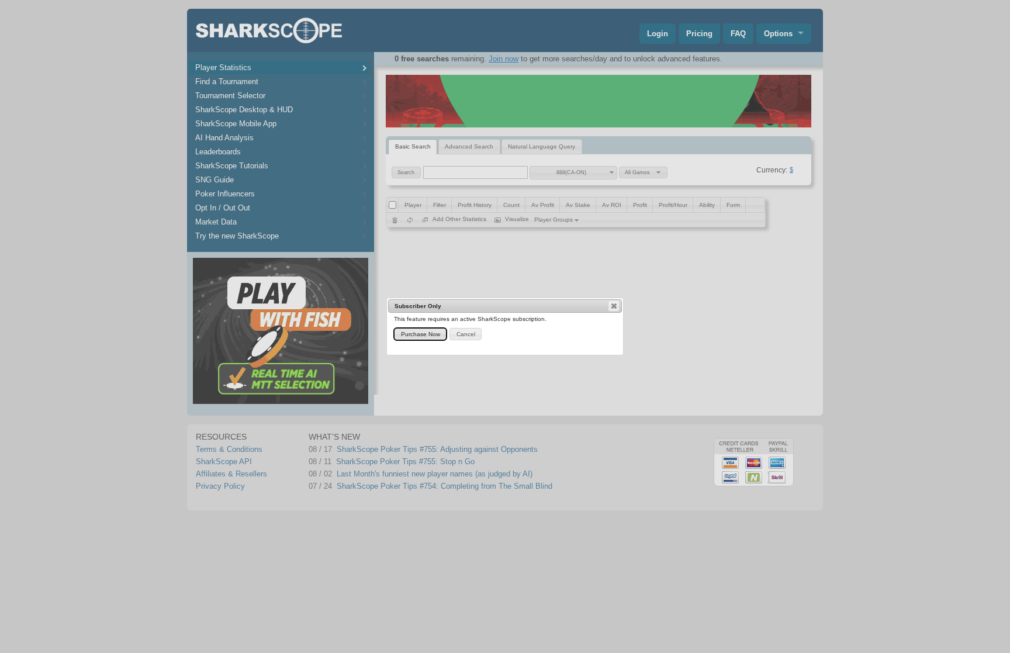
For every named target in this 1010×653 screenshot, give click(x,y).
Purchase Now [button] (420, 334)
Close (614, 306)
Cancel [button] (465, 334)
